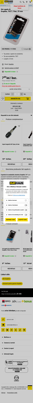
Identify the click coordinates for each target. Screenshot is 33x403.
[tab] (16, 200)
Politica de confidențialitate (19, 195)
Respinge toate (10, 219)
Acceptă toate (22, 219)
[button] (11, 200)
